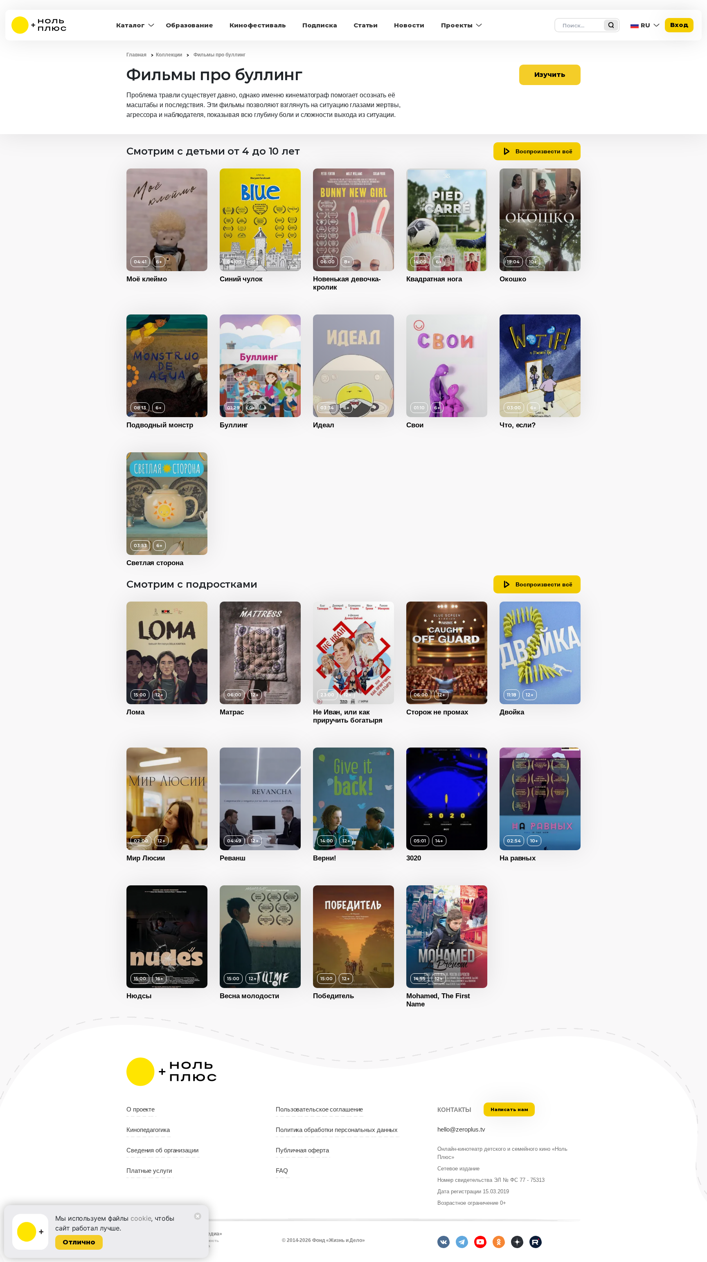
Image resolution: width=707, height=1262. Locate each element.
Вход (679, 25)
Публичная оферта (302, 1150)
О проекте (140, 1109)
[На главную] (44, 25)
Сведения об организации (162, 1150)
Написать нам (509, 1109)
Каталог (130, 25)
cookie (141, 1218)
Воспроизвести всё (544, 151)
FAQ (282, 1171)
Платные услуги (149, 1171)
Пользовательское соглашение (319, 1109)
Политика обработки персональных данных (337, 1130)
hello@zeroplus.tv (461, 1129)
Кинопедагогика (148, 1130)
